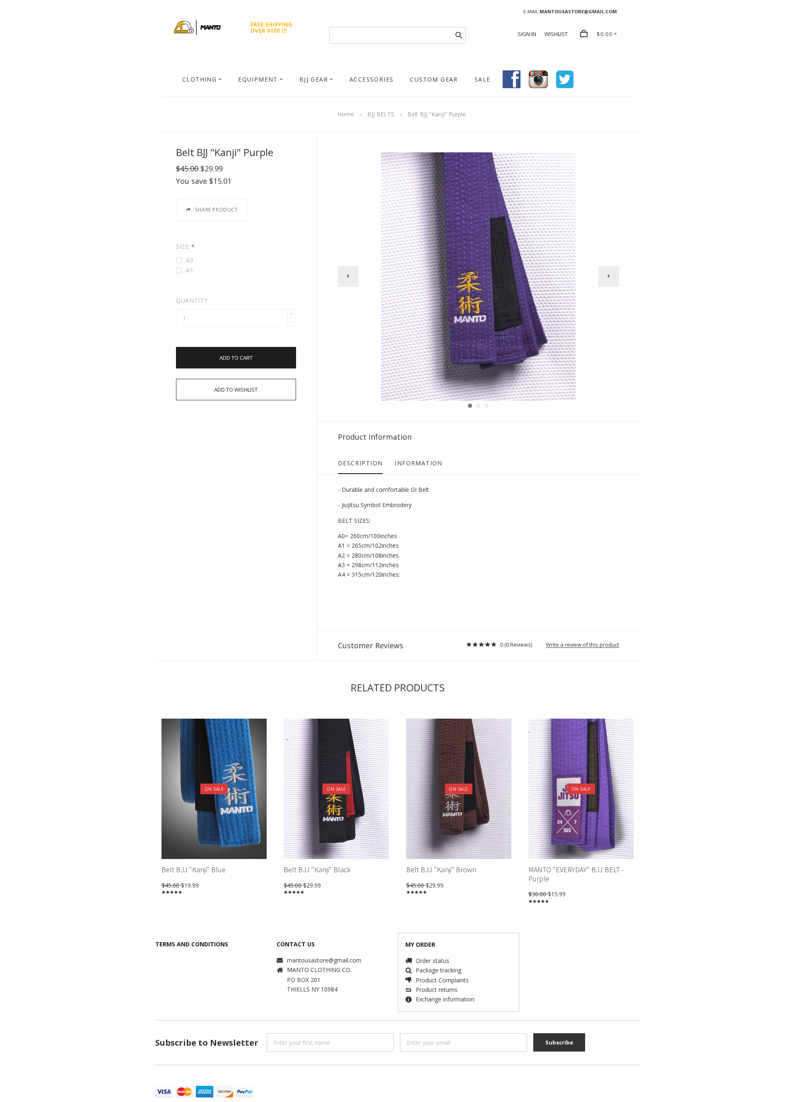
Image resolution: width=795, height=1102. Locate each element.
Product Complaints (442, 980)
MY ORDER (420, 944)
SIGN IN (527, 34)
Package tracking (438, 970)
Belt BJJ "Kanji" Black (317, 869)
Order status (432, 961)
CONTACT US (296, 944)
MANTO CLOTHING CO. (319, 970)
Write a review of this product (582, 645)
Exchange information (445, 999)
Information (418, 463)
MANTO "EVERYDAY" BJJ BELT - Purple (576, 874)
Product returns (437, 990)
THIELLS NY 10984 (312, 989)
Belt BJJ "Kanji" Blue (193, 869)
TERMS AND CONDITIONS (191, 944)
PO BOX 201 (303, 980)
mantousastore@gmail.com (324, 960)
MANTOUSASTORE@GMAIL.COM (578, 11)
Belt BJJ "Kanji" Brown (441, 869)
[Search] (458, 35)
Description (360, 463)
